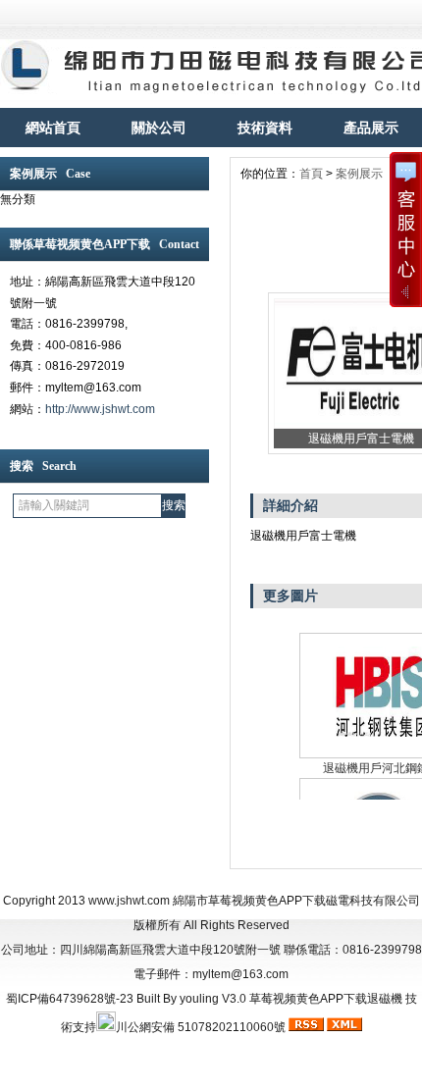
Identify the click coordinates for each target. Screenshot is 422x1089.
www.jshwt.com (129, 901)
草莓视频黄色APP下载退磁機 (325, 999)
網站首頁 (53, 127)
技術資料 (264, 127)
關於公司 (159, 127)
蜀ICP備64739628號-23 (69, 999)
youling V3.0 (213, 999)
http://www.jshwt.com (100, 409)
